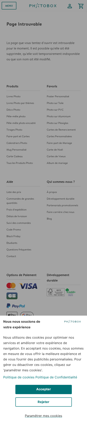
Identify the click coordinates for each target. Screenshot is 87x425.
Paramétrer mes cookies (43, 416)
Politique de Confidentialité (56, 377)
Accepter (43, 389)
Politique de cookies (18, 377)
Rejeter (43, 402)
